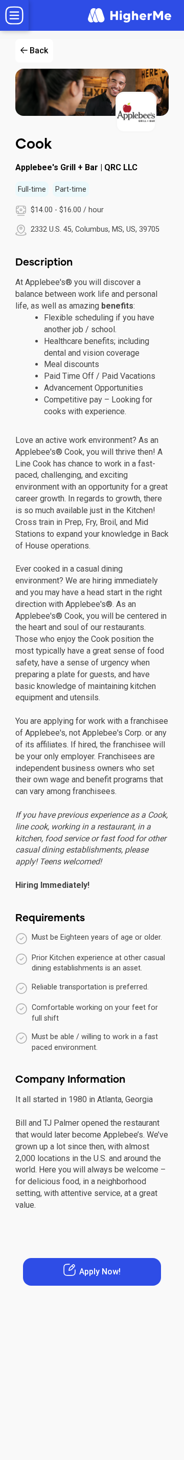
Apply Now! (100, 1271)
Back (39, 50)
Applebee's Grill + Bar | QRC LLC (76, 167)
